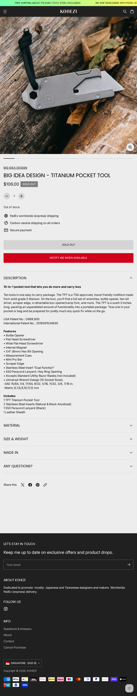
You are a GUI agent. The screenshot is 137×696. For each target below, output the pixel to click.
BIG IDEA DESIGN (15, 168)
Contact (9, 641)
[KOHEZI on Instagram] (6, 609)
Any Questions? (18, 466)
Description (15, 277)
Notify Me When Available (68, 257)
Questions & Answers (17, 629)
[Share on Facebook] (30, 485)
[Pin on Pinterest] (37, 485)
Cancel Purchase (15, 647)
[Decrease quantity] (7, 196)
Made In (11, 452)
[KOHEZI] (68, 11)
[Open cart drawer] (132, 11)
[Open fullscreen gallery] (130, 147)
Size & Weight (16, 438)
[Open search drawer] (124, 11)
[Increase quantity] (21, 196)
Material (12, 425)
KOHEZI (32, 670)
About (8, 635)
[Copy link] (45, 485)
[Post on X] (22, 485)
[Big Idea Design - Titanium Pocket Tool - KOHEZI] (68, 85)
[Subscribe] (129, 565)
